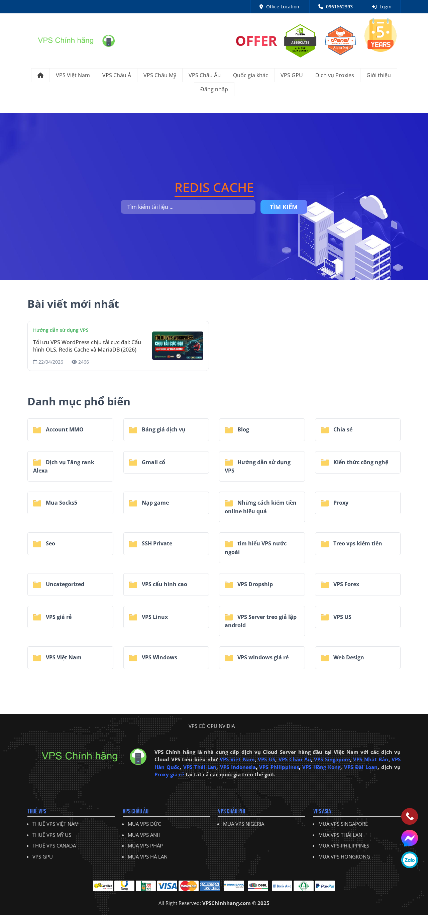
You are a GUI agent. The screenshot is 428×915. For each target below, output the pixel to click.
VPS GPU (292, 75)
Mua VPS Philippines (343, 845)
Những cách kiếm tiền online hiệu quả (261, 507)
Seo (49, 543)
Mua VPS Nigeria (243, 823)
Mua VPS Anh (144, 834)
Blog (242, 429)
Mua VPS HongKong (344, 856)
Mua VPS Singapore (343, 823)
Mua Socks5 (60, 502)
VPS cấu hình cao (163, 584)
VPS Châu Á (116, 75)
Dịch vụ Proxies (334, 75)
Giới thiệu (378, 75)
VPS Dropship (254, 584)
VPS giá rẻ (58, 617)
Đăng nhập (214, 89)
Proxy (340, 502)
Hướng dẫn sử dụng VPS (61, 330)
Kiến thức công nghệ (360, 462)
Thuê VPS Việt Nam (55, 823)
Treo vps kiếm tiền (357, 543)
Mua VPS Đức (144, 823)
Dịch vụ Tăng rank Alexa (63, 467)
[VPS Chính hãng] (71, 40)
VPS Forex (345, 584)
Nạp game (154, 502)
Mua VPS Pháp (145, 845)
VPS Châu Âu (205, 75)
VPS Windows (158, 657)
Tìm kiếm (284, 207)
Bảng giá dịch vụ (163, 429)
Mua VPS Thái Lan (340, 834)
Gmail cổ (152, 462)
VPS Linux (154, 617)
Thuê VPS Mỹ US (51, 834)
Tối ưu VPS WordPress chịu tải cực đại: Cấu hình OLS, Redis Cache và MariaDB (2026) (87, 346)
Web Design (348, 657)
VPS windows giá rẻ (262, 657)
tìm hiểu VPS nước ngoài (256, 548)
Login (385, 6)
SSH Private (156, 543)
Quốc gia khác (250, 75)
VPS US (341, 617)
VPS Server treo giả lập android (261, 621)
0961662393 (339, 6)
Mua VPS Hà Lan (148, 856)
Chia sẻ (342, 429)
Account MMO (64, 429)
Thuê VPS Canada (54, 845)
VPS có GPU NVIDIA (212, 726)
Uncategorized (64, 584)
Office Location (282, 6)
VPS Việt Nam (73, 75)
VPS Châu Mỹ (159, 75)
